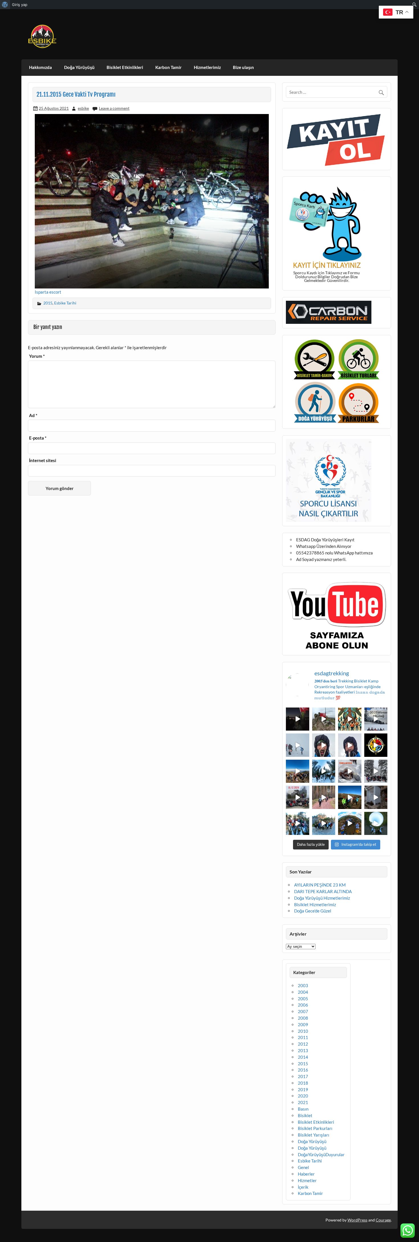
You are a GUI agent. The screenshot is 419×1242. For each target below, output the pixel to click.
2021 (303, 1102)
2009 (303, 1024)
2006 (303, 1004)
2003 (303, 985)
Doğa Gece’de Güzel (312, 910)
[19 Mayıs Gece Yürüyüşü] (297, 719)
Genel (303, 1167)
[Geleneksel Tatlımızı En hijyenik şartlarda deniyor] (349, 771)
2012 (303, 1043)
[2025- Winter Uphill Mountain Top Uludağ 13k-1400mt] (376, 719)
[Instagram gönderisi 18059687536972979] (297, 745)
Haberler (306, 1173)
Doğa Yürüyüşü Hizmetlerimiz (322, 897)
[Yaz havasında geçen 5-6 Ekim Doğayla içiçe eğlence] (323, 823)
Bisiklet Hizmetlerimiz (315, 904)
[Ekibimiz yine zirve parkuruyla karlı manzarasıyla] (376, 771)
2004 (303, 992)
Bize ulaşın (243, 67)
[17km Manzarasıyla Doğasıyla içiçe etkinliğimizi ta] (297, 771)
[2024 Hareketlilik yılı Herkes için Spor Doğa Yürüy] (376, 823)
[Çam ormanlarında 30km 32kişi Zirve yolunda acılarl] (323, 797)
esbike (83, 108)
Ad (33, 415)
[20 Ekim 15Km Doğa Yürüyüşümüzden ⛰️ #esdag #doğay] (297, 823)
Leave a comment (114, 108)
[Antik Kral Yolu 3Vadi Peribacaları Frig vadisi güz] (376, 745)
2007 (303, 1011)
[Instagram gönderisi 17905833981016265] (323, 745)
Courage (383, 1219)
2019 (303, 1089)
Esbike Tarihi (65, 302)
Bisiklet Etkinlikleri (125, 67)
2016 (303, 1069)
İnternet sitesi (42, 460)
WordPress (357, 1219)
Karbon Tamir (168, 67)
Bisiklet (305, 1115)
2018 (303, 1083)
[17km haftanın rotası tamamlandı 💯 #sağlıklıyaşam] (323, 771)
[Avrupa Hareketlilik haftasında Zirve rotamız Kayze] (349, 823)
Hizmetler (307, 1180)
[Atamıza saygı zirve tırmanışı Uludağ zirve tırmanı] (349, 797)
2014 (303, 1057)
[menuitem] (5, 4)
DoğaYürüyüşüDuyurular (321, 1154)
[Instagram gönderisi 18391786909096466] (349, 745)
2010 (303, 1031)
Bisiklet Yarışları (313, 1134)
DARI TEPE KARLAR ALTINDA (323, 891)
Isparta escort (48, 291)
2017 (303, 1076)
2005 (303, 998)
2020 (303, 1095)
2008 (303, 1018)
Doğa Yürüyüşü (79, 67)
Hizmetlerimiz (207, 67)
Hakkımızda (40, 67)
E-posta (37, 438)
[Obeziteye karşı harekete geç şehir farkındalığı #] (349, 719)
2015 (47, 302)
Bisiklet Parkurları (315, 1128)
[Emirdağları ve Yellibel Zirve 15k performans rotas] (323, 719)
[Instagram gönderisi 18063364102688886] (376, 797)
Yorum (37, 356)
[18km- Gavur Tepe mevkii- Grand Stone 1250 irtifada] (297, 797)
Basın (303, 1108)
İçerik (303, 1187)
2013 (303, 1050)
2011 (303, 1037)
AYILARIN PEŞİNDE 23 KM (320, 884)
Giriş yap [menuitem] (19, 4)
